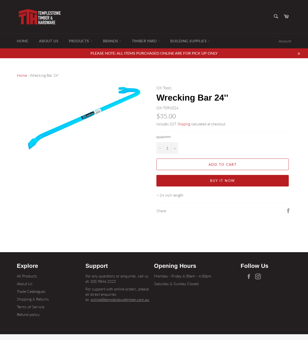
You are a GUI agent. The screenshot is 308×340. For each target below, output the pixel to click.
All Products (27, 276)
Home (22, 41)
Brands (111, 41)
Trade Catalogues (31, 291)
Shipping (183, 124)
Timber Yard (145, 41)
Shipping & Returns (33, 299)
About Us (48, 41)
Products (79, 41)
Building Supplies (189, 41)
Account (285, 41)
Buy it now (222, 181)
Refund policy (28, 314)
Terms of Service (30, 306)
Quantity (163, 137)
